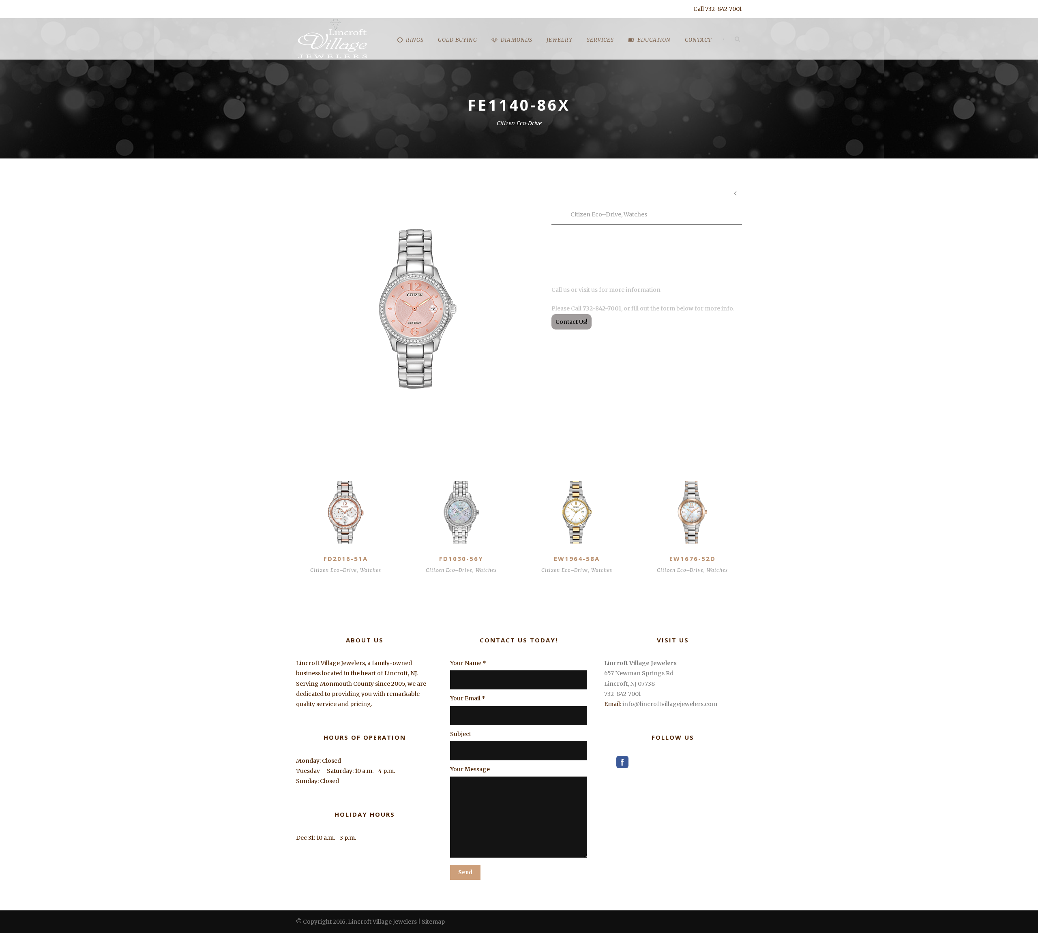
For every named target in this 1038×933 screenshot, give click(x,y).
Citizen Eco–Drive (595, 214)
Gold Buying (457, 39)
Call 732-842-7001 (717, 9)
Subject (460, 734)
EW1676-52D (692, 558)
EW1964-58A (577, 558)
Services (600, 39)
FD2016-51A (346, 558)
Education (654, 39)
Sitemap (433, 921)
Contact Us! (571, 321)
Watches (635, 214)
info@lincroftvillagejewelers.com (669, 704)
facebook (622, 762)
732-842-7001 (622, 694)
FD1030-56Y (461, 558)
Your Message (470, 769)
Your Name (468, 663)
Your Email (467, 698)
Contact (698, 39)
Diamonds (516, 39)
